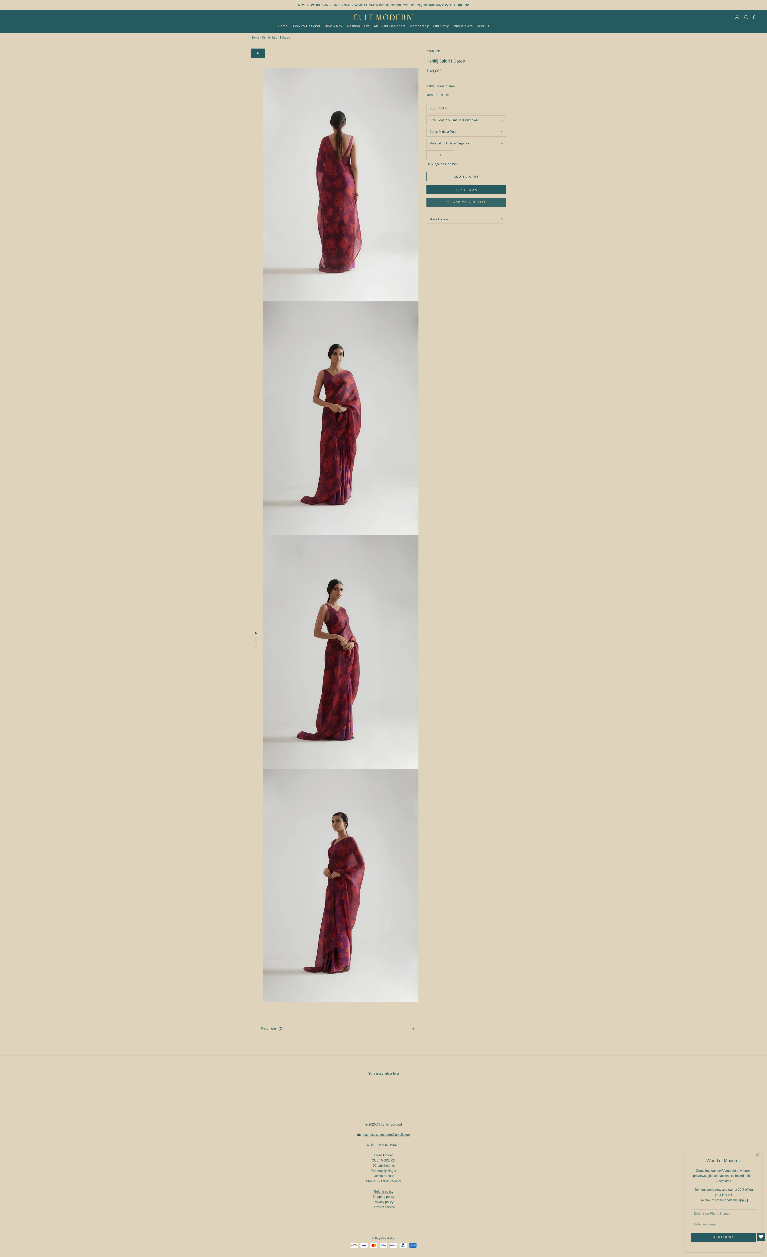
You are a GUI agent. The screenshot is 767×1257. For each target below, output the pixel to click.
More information (439, 219)
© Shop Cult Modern (383, 1238)
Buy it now (466, 189)
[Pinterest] (447, 95)
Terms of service (383, 1207)
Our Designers (393, 26)
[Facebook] (437, 95)
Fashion (353, 26)
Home (282, 26)
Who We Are (463, 26)
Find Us (483, 26)
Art (376, 26)
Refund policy (383, 1191)
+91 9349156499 (388, 1145)
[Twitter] (442, 95)
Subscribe (723, 1237)
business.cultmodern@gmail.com (386, 1134)
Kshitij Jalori (434, 51)
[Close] (757, 1155)
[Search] (746, 17)
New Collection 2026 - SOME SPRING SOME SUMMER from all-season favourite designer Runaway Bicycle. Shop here (383, 5)
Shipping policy (383, 1196)
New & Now (333, 26)
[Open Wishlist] (761, 1237)
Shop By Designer (305, 26)
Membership (419, 26)
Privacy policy (383, 1202)
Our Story (441, 26)
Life (367, 26)
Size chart (439, 108)
